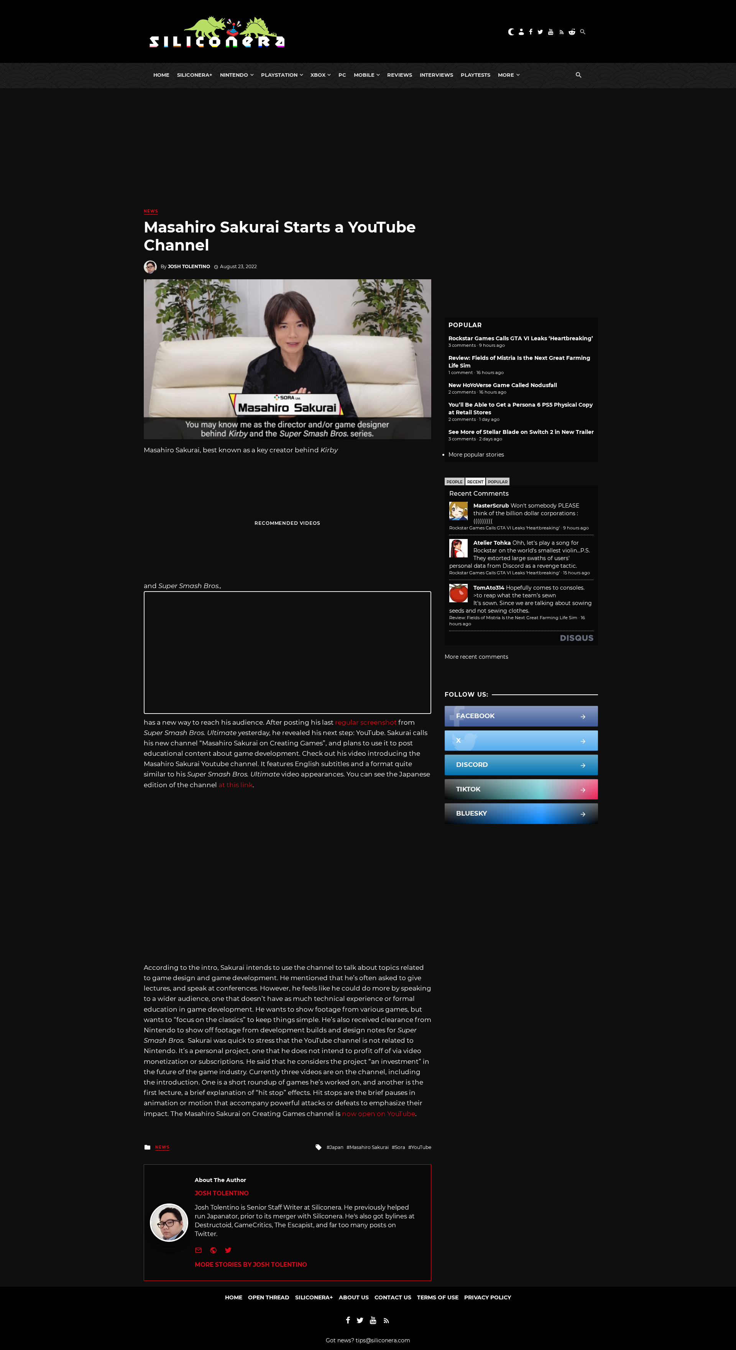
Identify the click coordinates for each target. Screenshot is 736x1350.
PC (342, 75)
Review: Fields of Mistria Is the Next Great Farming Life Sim (513, 617)
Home (161, 75)
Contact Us (393, 1297)
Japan (336, 1147)
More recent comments (476, 656)
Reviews (399, 75)
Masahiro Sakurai (369, 1147)
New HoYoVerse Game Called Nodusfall (503, 385)
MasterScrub (491, 505)
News (151, 211)
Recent (475, 482)
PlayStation (279, 75)
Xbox (317, 75)
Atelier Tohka (492, 542)
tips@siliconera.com (383, 1340)
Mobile (364, 75)
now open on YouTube (378, 1114)
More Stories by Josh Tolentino (251, 1264)
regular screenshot (366, 722)
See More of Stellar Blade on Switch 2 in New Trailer (521, 432)
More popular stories (476, 454)
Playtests (475, 75)
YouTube (421, 1147)
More (506, 75)
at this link (236, 785)
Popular (498, 482)
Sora (400, 1147)
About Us (354, 1297)
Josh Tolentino (189, 266)
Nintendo (234, 75)
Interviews (436, 75)
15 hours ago (576, 572)
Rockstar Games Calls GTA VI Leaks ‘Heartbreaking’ (521, 338)
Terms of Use (437, 1297)
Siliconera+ (194, 75)
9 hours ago (576, 528)
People (455, 482)
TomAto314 (488, 587)
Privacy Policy (487, 1297)
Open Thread (268, 1297)
